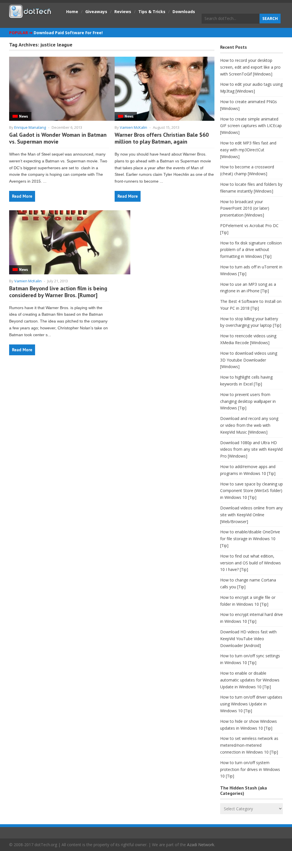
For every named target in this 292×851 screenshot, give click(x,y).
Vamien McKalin (133, 127)
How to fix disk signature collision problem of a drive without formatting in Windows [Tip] (251, 249)
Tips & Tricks (151, 11)
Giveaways (96, 11)
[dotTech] (30, 15)
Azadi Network (200, 844)
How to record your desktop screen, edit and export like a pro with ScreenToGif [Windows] (250, 67)
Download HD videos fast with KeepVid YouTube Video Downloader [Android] (248, 638)
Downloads (184, 11)
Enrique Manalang (30, 127)
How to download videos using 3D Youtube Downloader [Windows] (248, 360)
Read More (22, 196)
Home (72, 11)
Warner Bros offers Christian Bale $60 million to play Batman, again (162, 138)
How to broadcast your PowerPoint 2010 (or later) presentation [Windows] (244, 208)
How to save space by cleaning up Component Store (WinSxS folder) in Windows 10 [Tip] (251, 490)
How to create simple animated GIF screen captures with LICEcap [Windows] (251, 125)
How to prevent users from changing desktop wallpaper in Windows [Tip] (248, 401)
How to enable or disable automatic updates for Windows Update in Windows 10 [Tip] (249, 679)
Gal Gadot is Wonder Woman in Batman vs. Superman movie (58, 138)
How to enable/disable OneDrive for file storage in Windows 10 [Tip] (250, 538)
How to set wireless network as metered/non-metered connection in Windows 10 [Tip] (249, 745)
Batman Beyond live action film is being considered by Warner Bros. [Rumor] (58, 292)
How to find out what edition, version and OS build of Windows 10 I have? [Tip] (250, 562)
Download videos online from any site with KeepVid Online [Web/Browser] (251, 514)
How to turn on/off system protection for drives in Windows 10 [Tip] (250, 769)
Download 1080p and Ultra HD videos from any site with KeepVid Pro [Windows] (251, 449)
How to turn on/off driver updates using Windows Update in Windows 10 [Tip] (251, 703)
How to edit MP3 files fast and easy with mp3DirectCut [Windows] (248, 149)
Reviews (122, 11)
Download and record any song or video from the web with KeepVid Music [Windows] (249, 425)
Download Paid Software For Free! (68, 32)
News (23, 116)
